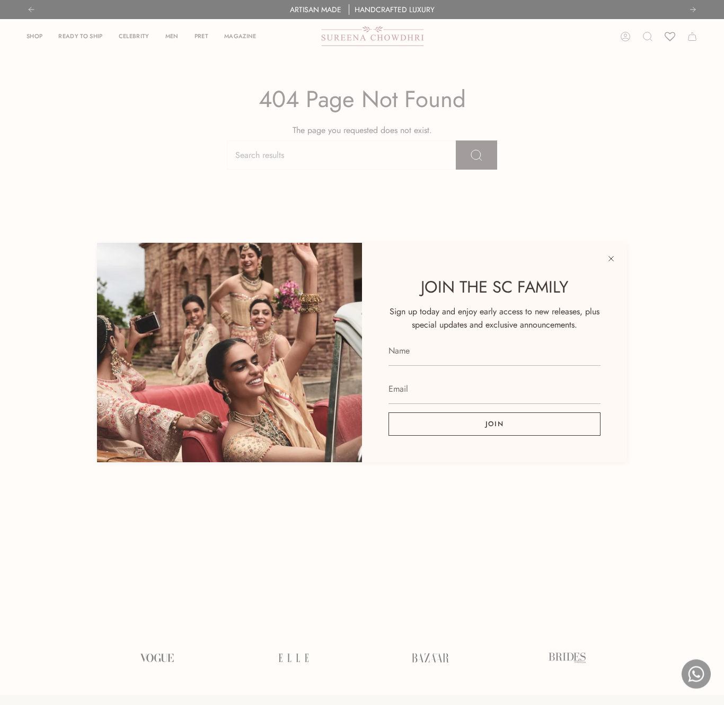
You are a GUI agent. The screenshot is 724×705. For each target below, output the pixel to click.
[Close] (611, 258)
